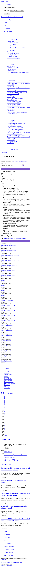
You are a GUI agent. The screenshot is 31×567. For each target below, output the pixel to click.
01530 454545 (8, 452)
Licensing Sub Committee (8, 305)
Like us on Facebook (9, 459)
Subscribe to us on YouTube (11, 460)
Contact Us (7, 28)
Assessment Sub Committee (8, 245)
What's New (7, 388)
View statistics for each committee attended (15, 238)
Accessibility (7, 4)
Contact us (5, 439)
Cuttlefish (3, 559)
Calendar (6, 368)
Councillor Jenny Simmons (20, 161)
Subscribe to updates (9, 383)
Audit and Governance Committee (10, 255)
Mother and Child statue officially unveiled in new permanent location (15, 520)
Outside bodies (8, 379)
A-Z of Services (8, 31)
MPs (5, 386)
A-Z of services (7, 393)
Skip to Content (5, 1)
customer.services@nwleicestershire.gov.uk (15, 455)
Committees (7, 370)
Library (6, 376)
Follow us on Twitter (9, 457)
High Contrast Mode (9, 7)
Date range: (3, 163)
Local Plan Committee (7, 325)
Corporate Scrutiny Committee (9, 265)
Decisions (6, 371)
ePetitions (6, 373)
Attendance (4, 152)
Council (3, 280)
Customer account (8, 552)
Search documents (8, 382)
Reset (17, 10)
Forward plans (7, 374)
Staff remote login (8, 555)
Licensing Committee (7, 300)
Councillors (7, 385)
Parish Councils (8, 380)
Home (5, 22)
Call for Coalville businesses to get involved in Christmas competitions (15, 469)
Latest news (6, 464)
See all (5, 435)
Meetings (6, 377)
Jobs (5, 25)
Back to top (7, 534)
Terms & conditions (9, 546)
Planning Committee (6, 340)
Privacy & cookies (9, 549)
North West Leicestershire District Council (12, 17)
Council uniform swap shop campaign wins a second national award (15, 494)
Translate (7, 14)
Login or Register (8, 19)
